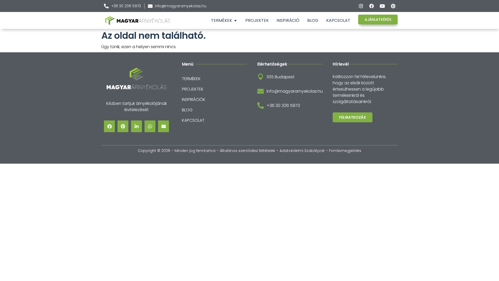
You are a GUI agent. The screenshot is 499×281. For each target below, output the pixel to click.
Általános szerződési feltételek (247, 150)
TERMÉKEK (191, 79)
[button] (109, 126)
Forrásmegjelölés (345, 150)
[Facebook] (371, 6)
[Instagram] (361, 6)
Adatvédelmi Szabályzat (302, 150)
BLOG (187, 110)
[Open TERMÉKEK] (235, 20)
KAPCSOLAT (193, 120)
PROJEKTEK (192, 89)
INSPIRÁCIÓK (193, 100)
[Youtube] (382, 6)
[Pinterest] (393, 6)
